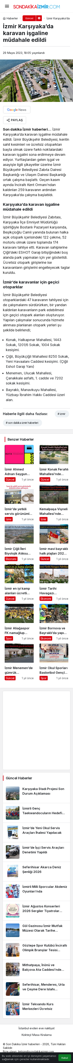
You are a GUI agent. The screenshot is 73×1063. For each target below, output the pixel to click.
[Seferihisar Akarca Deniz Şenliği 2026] (36, 871)
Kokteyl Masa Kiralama (36, 1035)
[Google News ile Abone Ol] (16, 109)
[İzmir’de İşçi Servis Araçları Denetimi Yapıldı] (36, 852)
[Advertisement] (36, 730)
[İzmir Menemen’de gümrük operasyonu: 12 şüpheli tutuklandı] (19, 661)
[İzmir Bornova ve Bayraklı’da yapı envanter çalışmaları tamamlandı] (54, 622)
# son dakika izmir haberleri (22, 422)
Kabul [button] (65, 1057)
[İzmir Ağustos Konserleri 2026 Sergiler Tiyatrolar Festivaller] (36, 910)
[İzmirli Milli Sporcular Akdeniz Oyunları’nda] (36, 891)
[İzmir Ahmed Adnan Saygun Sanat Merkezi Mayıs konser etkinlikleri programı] (19, 463)
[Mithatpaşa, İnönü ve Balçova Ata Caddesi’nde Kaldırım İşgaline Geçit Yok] (36, 969)
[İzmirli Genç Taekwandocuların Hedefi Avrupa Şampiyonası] (36, 813)
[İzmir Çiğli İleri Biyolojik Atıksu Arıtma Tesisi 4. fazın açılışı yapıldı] (19, 542)
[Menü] (7, 6)
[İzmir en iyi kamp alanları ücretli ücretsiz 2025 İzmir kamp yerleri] (19, 582)
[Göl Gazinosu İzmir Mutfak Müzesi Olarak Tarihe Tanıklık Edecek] (36, 930)
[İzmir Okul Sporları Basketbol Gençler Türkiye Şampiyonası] (54, 661)
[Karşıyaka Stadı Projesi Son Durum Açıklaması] (36, 793)
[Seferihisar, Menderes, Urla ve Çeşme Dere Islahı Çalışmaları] (36, 989)
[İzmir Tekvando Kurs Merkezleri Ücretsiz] (36, 1008)
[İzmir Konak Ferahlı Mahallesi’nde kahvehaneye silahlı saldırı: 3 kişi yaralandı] (54, 463)
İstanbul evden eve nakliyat (36, 1028)
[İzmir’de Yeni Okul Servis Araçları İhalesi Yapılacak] (36, 832)
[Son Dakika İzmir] (36, 6)
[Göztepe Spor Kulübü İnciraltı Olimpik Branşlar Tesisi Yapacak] (36, 950)
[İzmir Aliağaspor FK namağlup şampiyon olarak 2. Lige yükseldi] (19, 622)
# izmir (61, 413)
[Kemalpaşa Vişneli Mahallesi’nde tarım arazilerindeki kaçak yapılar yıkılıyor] (54, 503)
